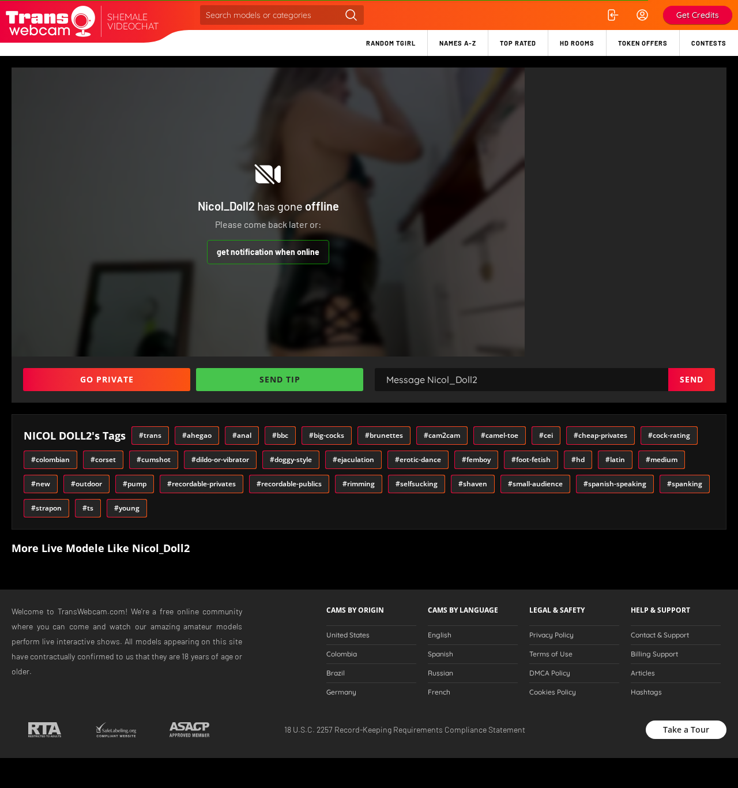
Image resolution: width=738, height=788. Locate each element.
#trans (150, 435)
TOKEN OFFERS (643, 43)
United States (348, 635)
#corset (103, 459)
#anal (241, 435)
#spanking (684, 484)
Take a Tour (686, 729)
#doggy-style (291, 459)
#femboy (476, 459)
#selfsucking (417, 484)
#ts (87, 508)
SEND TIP (279, 379)
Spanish (440, 654)
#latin (615, 459)
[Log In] (612, 15)
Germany (341, 692)
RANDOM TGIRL (391, 43)
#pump (134, 484)
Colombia (341, 654)
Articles (643, 673)
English (439, 635)
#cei (546, 435)
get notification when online (268, 252)
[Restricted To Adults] (44, 729)
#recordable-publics (289, 484)
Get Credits (697, 15)
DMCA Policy (549, 673)
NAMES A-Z (457, 43)
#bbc (280, 435)
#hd (578, 459)
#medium (661, 459)
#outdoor (86, 484)
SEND (691, 379)
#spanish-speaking (614, 484)
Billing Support (654, 654)
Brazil (335, 673)
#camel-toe (499, 435)
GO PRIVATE (107, 379)
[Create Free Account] (642, 15)
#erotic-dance (418, 459)
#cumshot (154, 459)
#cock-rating (669, 435)
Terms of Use (551, 654)
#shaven (472, 484)
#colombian (50, 459)
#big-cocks (326, 435)
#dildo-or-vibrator (220, 459)
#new (40, 484)
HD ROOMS (577, 43)
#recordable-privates (201, 484)
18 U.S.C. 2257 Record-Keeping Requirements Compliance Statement (404, 729)
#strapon (46, 508)
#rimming (358, 484)
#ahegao (197, 435)
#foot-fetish (531, 459)
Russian (440, 673)
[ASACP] (189, 729)
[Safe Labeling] (115, 729)
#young (127, 508)
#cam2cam (442, 435)
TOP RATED (518, 43)
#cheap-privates (600, 435)
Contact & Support (660, 635)
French (439, 692)
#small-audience (535, 484)
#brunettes (384, 435)
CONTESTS (708, 43)
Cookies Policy (552, 692)
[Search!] (351, 15)
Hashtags (646, 692)
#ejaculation (353, 459)
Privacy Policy (551, 635)
